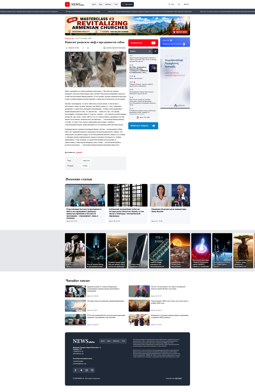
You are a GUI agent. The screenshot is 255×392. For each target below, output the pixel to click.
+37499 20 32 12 (78, 351)
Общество (69, 38)
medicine (108, 4)
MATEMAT (178, 378)
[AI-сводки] (155, 51)
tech (116, 4)
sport (94, 4)
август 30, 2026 (145, 117)
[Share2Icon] (83, 48)
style (100, 4)
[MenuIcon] (67, 4)
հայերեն (79, 152)
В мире (85, 166)
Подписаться (136, 43)
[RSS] (150, 51)
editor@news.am (78, 353)
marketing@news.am (79, 363)
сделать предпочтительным (115, 48)
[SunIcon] (179, 4)
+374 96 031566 (78, 361)
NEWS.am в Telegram (139, 126)
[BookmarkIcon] (88, 48)
